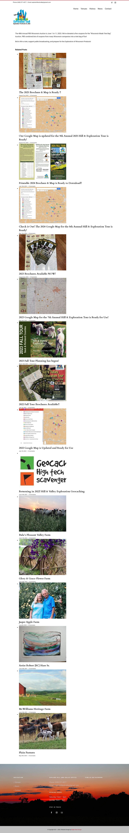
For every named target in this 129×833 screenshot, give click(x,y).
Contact (18, 790)
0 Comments (33, 95)
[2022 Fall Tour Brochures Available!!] (42, 383)
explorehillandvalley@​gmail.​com (66, 785)
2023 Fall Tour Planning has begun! (39, 360)
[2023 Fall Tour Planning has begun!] (42, 339)
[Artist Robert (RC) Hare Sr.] (42, 644)
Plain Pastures (27, 752)
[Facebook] (51, 812)
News (17, 786)
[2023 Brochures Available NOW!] (42, 252)
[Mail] (62, 812)
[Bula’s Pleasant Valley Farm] (42, 513)
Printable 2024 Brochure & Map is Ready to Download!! (50, 183)
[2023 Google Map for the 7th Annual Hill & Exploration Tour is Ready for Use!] (42, 296)
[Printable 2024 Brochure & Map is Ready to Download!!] (42, 162)
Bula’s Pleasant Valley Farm (34, 535)
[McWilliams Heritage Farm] (42, 687)
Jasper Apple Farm (29, 622)
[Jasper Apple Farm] (42, 601)
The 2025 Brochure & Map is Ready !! (40, 92)
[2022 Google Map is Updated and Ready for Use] (42, 426)
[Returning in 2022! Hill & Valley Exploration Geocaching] (42, 470)
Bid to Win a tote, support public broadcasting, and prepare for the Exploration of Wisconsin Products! (53, 41)
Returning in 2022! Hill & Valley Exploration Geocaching (52, 491)
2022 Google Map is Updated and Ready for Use (46, 448)
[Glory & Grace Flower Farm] (42, 557)
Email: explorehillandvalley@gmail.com (39, 2)
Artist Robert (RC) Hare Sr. (34, 665)
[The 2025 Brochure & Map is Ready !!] (42, 71)
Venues (17, 782)
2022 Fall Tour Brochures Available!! (39, 404)
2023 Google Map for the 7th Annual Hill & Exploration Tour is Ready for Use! (63, 317)
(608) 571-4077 (60, 782)
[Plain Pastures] (42, 731)
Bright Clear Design (76, 829)
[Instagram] (57, 812)
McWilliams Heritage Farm (34, 709)
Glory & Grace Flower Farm (34, 578)
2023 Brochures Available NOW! (37, 273)
